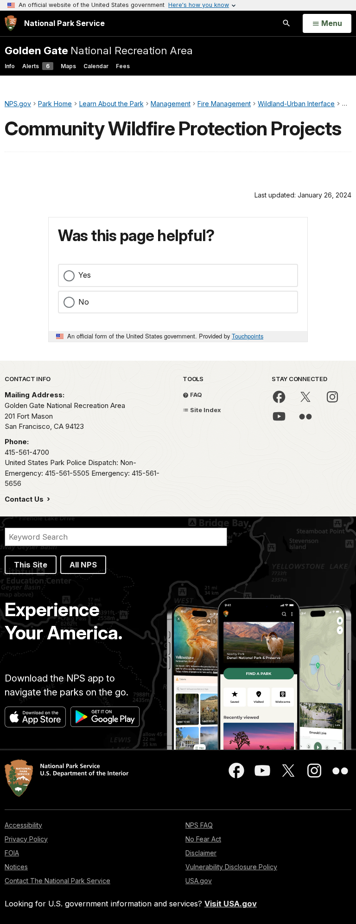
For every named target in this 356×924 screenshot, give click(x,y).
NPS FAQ (199, 825)
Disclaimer (200, 853)
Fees (123, 66)
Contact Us (25, 499)
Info (10, 66)
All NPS (83, 564)
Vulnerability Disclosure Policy (231, 867)
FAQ (195, 394)
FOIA (12, 853)
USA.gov (198, 881)
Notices (16, 867)
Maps (68, 66)
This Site (30, 564)
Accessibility (23, 825)
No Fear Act (203, 839)
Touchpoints (247, 335)
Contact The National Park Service (57, 881)
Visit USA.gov (230, 903)
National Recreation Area (99, 50)
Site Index (205, 410)
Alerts (36, 66)
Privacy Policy (26, 839)
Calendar (95, 66)
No (83, 301)
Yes (84, 275)
